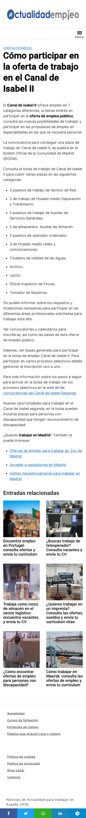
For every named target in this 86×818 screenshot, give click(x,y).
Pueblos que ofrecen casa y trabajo (33, 733)
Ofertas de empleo (17, 48)
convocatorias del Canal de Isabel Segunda (39, 393)
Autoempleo (16, 713)
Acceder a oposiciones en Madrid (38, 465)
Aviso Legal (15, 770)
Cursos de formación (22, 720)
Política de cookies (21, 756)
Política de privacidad (23, 763)
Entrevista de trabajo (23, 727)
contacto (13, 777)
